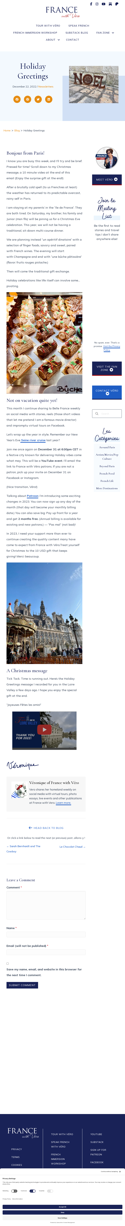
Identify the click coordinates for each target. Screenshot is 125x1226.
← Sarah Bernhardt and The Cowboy (23, 849)
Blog (17, 130)
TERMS (15, 1157)
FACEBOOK (97, 1162)
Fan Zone (103, 32)
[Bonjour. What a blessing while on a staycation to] (31, 1024)
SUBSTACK (97, 1142)
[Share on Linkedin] (48, 99)
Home (7, 130)
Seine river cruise (33, 440)
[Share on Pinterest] (27, 99)
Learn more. (63, 802)
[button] (113, 32)
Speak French (79, 25)
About (51, 39)
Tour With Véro (48, 25)
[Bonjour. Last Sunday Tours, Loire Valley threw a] (31, 1094)
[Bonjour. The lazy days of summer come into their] (31, 1059)
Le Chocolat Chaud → (73, 846)
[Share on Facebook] (17, 99)
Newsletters (45, 86)
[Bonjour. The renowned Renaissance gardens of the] (93, 1059)
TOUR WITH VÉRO (62, 1134)
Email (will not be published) (27, 946)
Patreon (32, 496)
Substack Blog (77, 32)
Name (12, 928)
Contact (72, 39)
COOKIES (16, 1164)
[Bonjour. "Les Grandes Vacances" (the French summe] (93, 1024)
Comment (14, 887)
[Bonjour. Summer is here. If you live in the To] (93, 1094)
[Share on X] (38, 99)
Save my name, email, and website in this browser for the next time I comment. (44, 972)
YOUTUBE (96, 1134)
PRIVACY (16, 1149)
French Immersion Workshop (35, 32)
